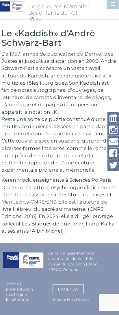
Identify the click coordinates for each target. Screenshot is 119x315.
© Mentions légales (71, 300)
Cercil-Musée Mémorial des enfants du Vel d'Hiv (58, 12)
